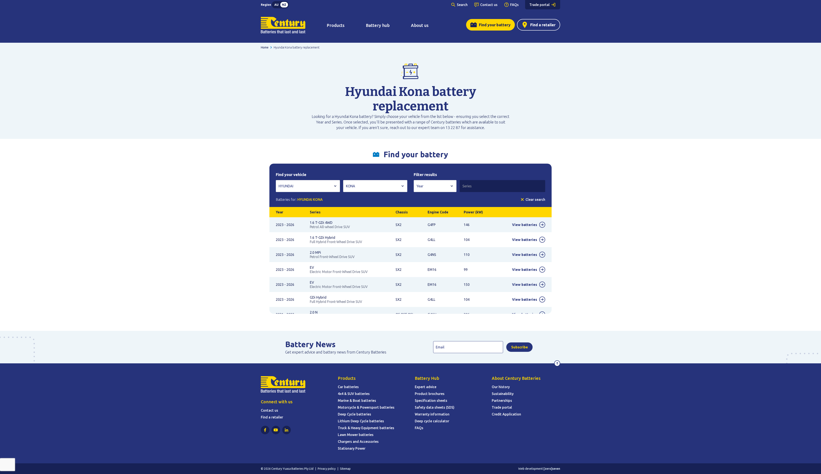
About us (419, 25)
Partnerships (502, 400)
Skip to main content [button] (22, 5)
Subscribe (519, 347)
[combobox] (308, 186)
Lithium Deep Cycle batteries (361, 421)
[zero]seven (551, 468)
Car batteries (348, 387)
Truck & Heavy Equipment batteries (366, 428)
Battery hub (378, 25)
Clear (535, 199)
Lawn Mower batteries (356, 435)
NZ (284, 4)
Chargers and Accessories (358, 441)
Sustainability (503, 394)
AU (276, 4)
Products (335, 25)
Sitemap (345, 468)
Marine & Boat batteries (357, 400)
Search (462, 5)
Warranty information (432, 414)
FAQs (514, 5)
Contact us (489, 5)
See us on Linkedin (286, 430)
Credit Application (506, 414)
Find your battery (495, 25)
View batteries (524, 225)
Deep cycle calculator (432, 421)
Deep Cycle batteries (354, 414)
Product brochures (429, 394)
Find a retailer (542, 25)
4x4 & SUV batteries (354, 394)
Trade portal (539, 5)
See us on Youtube (276, 430)
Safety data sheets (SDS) (434, 407)
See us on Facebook (265, 430)
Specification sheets (431, 400)
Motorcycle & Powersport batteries (366, 407)
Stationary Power (351, 448)
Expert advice (425, 387)
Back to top (557, 363)
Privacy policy (327, 468)
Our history (501, 387)
